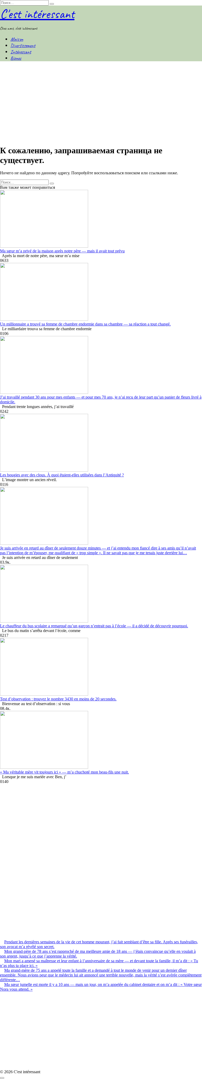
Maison (17, 39)
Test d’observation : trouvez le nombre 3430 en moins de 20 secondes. (58, 699)
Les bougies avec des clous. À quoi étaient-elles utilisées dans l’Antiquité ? (62, 475)
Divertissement (23, 45)
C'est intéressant (37, 14)
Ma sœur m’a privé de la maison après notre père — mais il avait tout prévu (62, 251)
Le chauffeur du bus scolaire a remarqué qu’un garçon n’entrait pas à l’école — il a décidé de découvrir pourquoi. (94, 626)
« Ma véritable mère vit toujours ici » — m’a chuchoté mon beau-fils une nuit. (64, 772)
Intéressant (21, 52)
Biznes (16, 58)
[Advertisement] (101, 103)
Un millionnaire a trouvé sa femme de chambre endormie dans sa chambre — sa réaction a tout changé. (85, 324)
